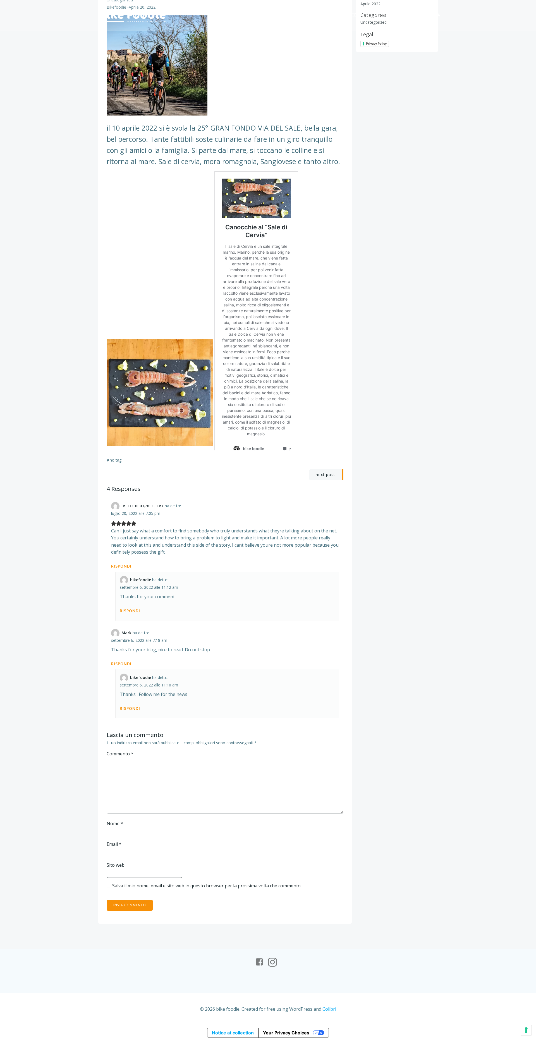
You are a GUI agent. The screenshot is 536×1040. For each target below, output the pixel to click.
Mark (126, 632)
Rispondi (121, 566)
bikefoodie (140, 579)
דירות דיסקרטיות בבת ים (142, 505)
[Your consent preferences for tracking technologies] (526, 1030)
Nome (115, 823)
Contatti (406, 15)
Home (224, 15)
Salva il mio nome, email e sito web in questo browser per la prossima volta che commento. (207, 886)
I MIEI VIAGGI (292, 15)
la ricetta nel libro (363, 15)
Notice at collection (233, 1033)
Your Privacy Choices (286, 1033)
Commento (120, 754)
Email (114, 844)
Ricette (323, 15)
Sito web (116, 865)
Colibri (329, 1009)
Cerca (433, 15)
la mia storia (255, 15)
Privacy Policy (376, 43)
